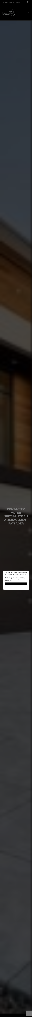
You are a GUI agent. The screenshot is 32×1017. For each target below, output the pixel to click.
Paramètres (16, 587)
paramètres (8, 580)
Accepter (16, 583)
